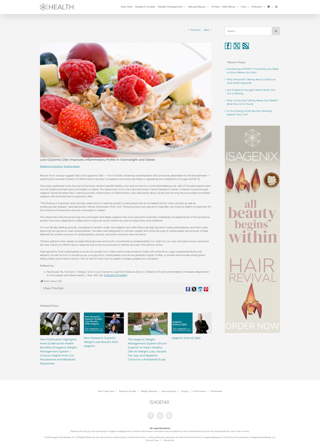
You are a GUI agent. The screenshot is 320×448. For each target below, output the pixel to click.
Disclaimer (169, 440)
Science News (72, 166)
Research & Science (51, 166)
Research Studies (127, 391)
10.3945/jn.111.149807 (115, 275)
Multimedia (216, 391)
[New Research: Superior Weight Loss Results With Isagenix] (104, 323)
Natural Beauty (169, 391)
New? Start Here (106, 391)
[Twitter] (237, 46)
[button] (276, 6)
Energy (184, 391)
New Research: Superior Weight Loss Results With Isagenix (101, 342)
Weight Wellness (149, 391)
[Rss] (245, 46)
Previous (195, 29)
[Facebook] (228, 46)
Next (206, 29)
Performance (199, 391)
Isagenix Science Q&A (186, 338)
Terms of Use (152, 440)
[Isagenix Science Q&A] (192, 323)
